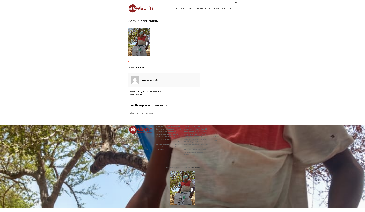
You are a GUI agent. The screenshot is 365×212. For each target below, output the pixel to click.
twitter (214, 136)
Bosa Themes (195, 168)
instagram (215, 140)
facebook (215, 132)
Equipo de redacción (149, 80)
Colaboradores (203, 8)
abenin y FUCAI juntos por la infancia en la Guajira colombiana (145, 93)
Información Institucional (223, 8)
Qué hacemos (179, 8)
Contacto (191, 8)
